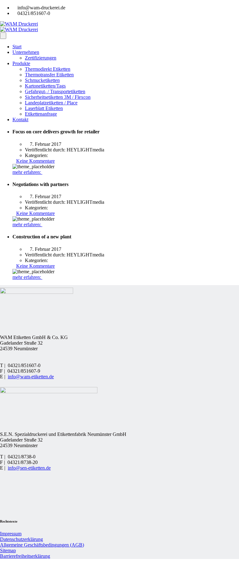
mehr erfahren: (27, 172)
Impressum (10, 533)
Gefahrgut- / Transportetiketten (55, 91)
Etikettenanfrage (41, 114)
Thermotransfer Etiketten (49, 74)
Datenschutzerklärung (21, 539)
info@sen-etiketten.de (29, 468)
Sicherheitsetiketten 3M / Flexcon (58, 97)
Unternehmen (25, 52)
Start (16, 46)
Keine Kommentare (35, 161)
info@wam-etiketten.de (31, 376)
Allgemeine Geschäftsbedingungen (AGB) (42, 544)
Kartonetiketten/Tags (45, 85)
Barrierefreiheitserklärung (25, 556)
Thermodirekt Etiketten (47, 69)
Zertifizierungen (40, 57)
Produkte (21, 63)
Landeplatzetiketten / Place (51, 102)
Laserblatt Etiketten (44, 108)
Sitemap (8, 550)
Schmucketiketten (42, 80)
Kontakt (20, 119)
